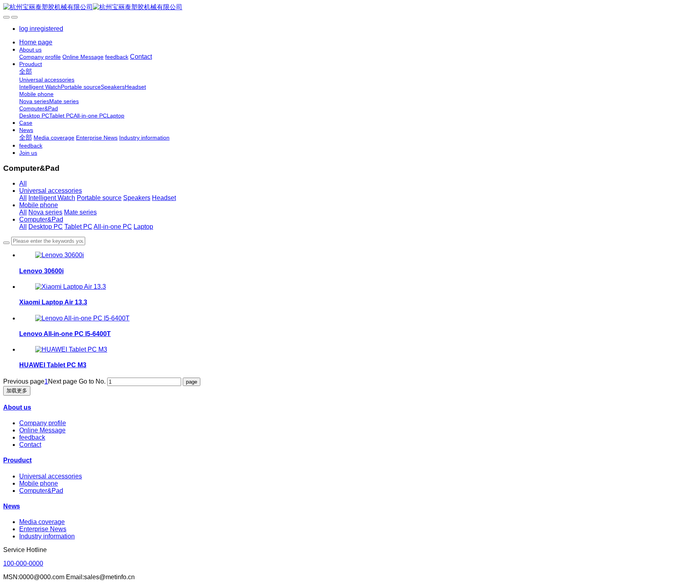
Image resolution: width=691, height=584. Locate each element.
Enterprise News (42, 529)
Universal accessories (50, 190)
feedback (32, 437)
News (11, 506)
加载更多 (16, 391)
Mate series (80, 212)
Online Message (42, 430)
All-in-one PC (113, 226)
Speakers (136, 197)
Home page (35, 42)
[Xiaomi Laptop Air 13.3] (70, 286)
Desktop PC (45, 226)
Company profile (42, 423)
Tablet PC (78, 226)
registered (49, 28)
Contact (30, 444)
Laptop (143, 226)
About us (17, 407)
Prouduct (17, 460)
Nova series (45, 212)
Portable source (99, 197)
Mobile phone (38, 205)
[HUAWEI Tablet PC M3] (71, 349)
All (23, 183)
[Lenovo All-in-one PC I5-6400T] (82, 318)
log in (27, 28)
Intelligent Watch (51, 197)
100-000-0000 (23, 563)
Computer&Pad (41, 219)
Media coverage (42, 521)
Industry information (47, 536)
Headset (164, 197)
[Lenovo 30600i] (59, 255)
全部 (25, 71)
